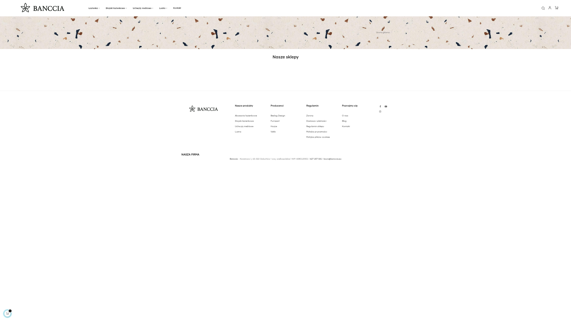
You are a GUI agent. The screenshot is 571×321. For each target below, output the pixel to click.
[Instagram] (380, 112)
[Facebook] (380, 106)
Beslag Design (278, 116)
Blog (344, 121)
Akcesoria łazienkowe (246, 116)
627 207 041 (316, 159)
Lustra (238, 132)
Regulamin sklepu (315, 126)
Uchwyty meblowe (244, 126)
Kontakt (346, 126)
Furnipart (275, 121)
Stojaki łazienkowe (244, 121)
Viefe (273, 132)
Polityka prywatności (316, 132)
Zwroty (309, 116)
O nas (345, 116)
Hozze (274, 126)
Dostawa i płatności (316, 121)
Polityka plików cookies (318, 137)
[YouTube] (386, 106)
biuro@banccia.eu (332, 159)
